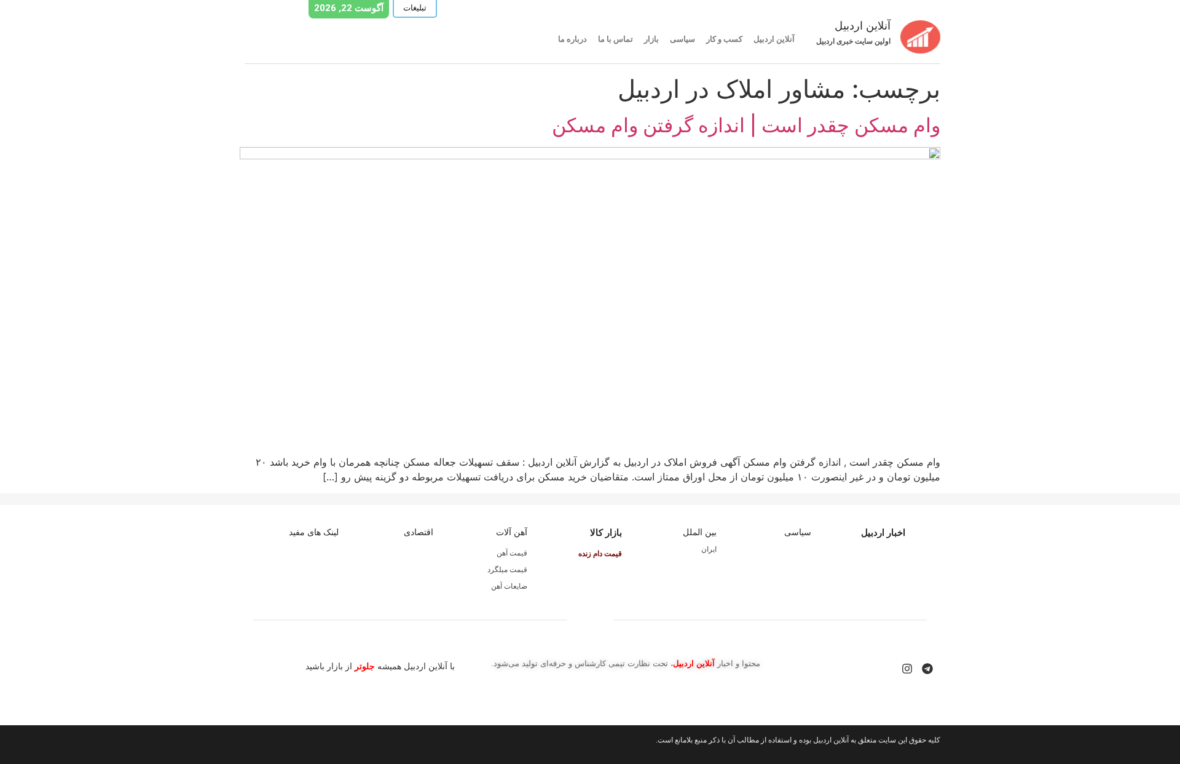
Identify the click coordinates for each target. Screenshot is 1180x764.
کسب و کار (724, 39)
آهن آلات (511, 532)
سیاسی (682, 39)
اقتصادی (418, 532)
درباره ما (572, 39)
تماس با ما (615, 39)
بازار (651, 39)
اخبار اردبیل (883, 532)
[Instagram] (907, 668)
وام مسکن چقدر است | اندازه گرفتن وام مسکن (746, 125)
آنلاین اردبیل (774, 39)
